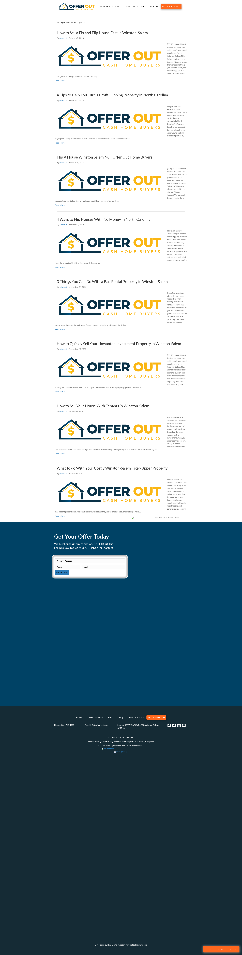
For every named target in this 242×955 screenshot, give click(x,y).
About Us (130, 6)
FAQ (121, 717)
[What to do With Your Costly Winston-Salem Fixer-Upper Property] (109, 491)
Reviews (154, 6)
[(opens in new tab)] (108, 842)
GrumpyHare (130, 741)
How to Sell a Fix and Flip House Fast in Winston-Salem (102, 32)
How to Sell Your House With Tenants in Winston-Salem (103, 406)
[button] (137, 6)
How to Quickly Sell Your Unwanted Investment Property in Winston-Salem (119, 343)
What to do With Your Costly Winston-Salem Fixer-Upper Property (112, 468)
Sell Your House (171, 6)
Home (79, 717)
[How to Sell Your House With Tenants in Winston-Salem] (109, 429)
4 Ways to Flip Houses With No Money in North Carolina (103, 219)
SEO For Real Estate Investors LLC (128, 745)
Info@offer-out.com (99, 725)
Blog (143, 6)
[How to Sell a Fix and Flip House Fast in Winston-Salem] (109, 56)
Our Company (95, 717)
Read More (60, 80)
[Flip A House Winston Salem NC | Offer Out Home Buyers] (109, 180)
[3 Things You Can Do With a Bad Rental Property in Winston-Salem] (109, 305)
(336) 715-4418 (67, 725)
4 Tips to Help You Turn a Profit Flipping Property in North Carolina (112, 95)
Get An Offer (62, 572)
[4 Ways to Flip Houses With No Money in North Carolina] (109, 243)
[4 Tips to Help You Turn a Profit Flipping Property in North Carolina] (109, 118)
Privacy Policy (136, 717)
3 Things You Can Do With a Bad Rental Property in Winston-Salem (112, 281)
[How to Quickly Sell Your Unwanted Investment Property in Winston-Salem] (109, 367)
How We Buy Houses (111, 6)
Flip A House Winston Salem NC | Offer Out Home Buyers (104, 157)
